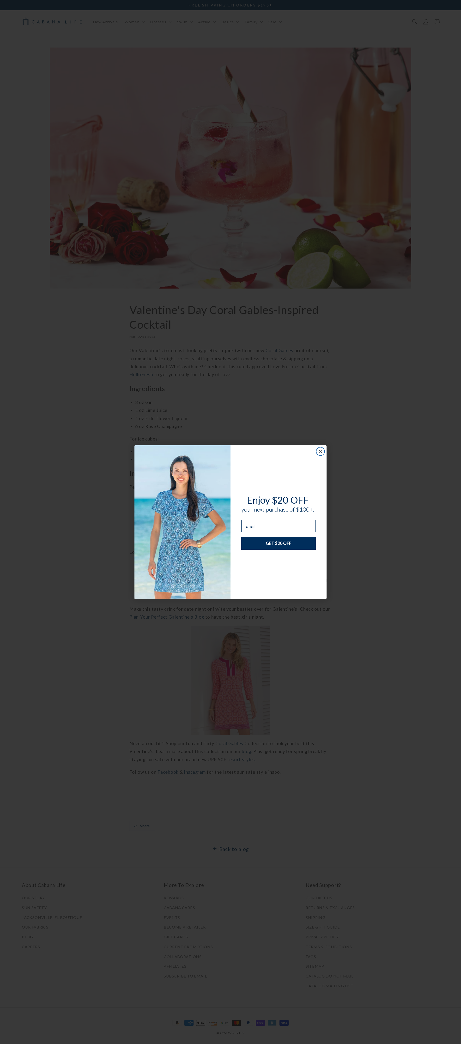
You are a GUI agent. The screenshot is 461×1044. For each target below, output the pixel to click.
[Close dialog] (320, 451)
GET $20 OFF (278, 543)
